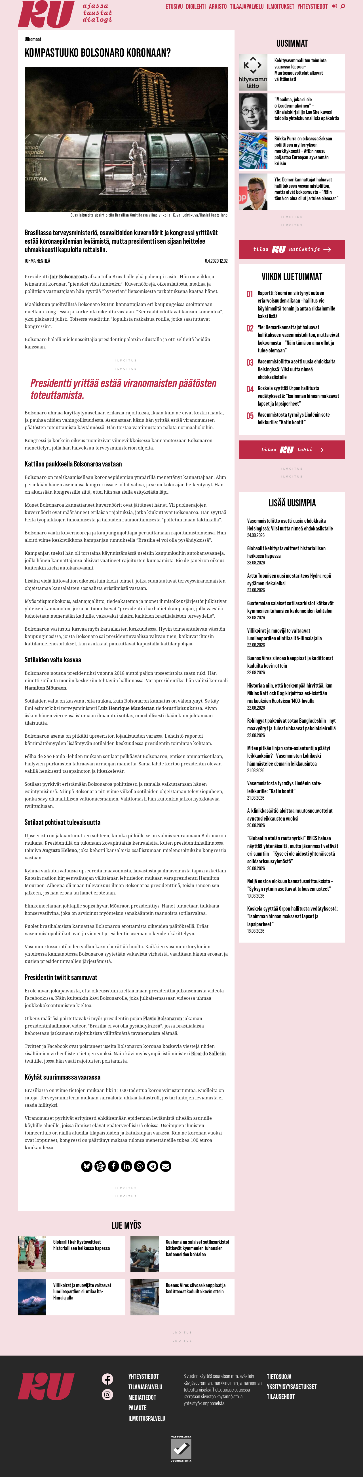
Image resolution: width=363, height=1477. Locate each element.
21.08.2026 (255, 770)
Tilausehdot (281, 1396)
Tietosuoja (279, 1376)
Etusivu (174, 6)
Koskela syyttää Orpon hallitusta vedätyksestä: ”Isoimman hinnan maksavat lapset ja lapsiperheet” (298, 396)
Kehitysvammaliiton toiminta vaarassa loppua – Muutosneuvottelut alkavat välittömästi (300, 69)
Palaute (137, 1408)
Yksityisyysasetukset (292, 1386)
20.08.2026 (256, 825)
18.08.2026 (255, 931)
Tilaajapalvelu (247, 6)
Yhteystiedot (312, 6)
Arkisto (218, 6)
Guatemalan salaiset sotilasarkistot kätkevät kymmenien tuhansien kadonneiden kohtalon (197, 1248)
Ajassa (95, 5)
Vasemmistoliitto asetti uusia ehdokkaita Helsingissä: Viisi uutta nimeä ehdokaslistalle (297, 369)
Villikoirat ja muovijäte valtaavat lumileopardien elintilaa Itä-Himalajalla (82, 1291)
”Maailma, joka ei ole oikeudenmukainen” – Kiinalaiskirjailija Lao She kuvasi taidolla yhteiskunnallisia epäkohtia (307, 108)
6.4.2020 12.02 (216, 261)
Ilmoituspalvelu (146, 1418)
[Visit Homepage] (46, 14)
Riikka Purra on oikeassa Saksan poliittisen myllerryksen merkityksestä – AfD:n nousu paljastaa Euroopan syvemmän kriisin (303, 150)
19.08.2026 (255, 896)
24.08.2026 (256, 535)
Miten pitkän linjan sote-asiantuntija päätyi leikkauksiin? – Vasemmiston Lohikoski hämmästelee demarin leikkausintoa (288, 756)
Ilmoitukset (280, 6)
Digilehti (196, 6)
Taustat (97, 12)
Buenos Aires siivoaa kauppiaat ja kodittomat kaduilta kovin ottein (196, 1288)
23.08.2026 (256, 563)
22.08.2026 (256, 645)
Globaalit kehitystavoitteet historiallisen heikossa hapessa (81, 1245)
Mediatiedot (142, 1397)
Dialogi (97, 19)
